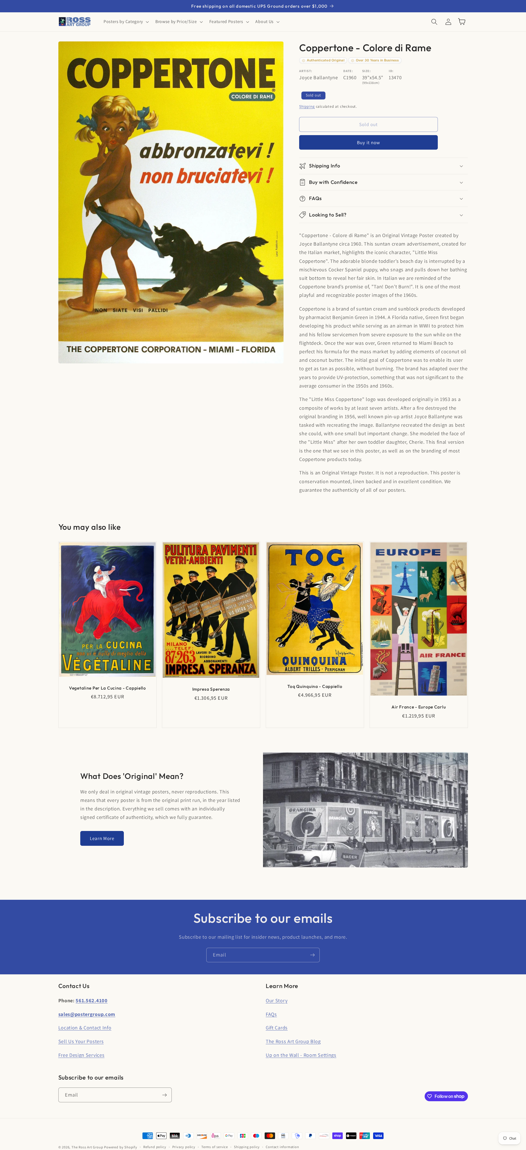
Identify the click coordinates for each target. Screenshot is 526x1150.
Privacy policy (183, 1147)
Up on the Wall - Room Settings (301, 1055)
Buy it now (368, 142)
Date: (348, 71)
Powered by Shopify (120, 1147)
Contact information (282, 1147)
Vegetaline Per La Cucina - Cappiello (107, 688)
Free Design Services (81, 1055)
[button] (125, 21)
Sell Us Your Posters (81, 1041)
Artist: (305, 71)
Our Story (276, 1000)
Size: (366, 71)
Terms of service (214, 1147)
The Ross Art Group (87, 1147)
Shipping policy (247, 1147)
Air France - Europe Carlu (418, 707)
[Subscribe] (312, 955)
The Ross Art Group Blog (293, 1041)
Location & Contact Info (85, 1027)
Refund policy (154, 1147)
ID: (391, 71)
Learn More (102, 838)
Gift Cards (277, 1027)
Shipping (307, 106)
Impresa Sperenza (211, 689)
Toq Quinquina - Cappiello (314, 686)
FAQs (271, 1014)
